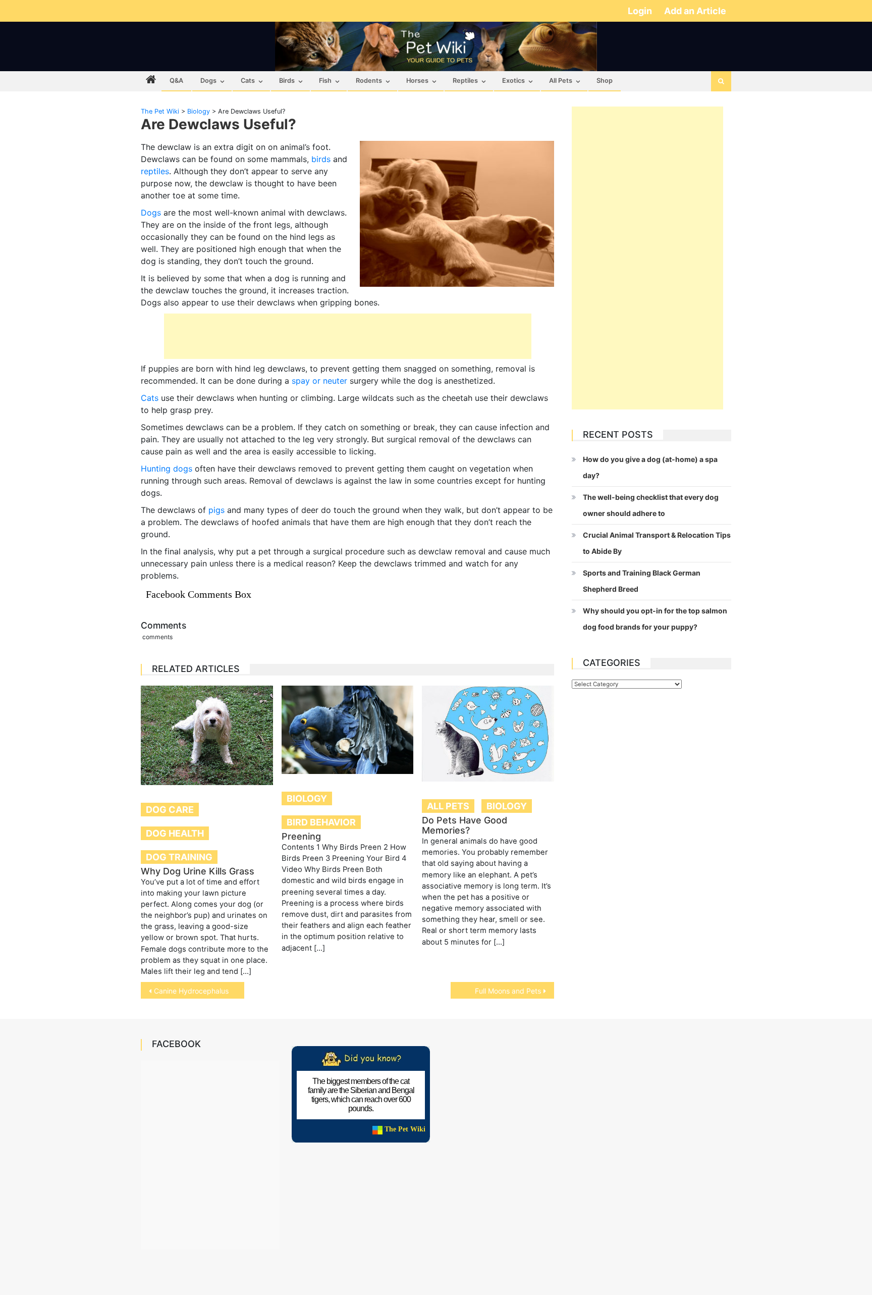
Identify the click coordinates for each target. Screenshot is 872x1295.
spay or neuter (319, 381)
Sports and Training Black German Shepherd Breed (641, 580)
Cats (248, 80)
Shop (604, 80)
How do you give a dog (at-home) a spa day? (650, 467)
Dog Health (175, 833)
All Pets (560, 80)
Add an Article (695, 11)
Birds (287, 80)
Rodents (369, 80)
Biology (307, 798)
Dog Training (179, 857)
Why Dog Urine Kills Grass (197, 871)
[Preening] (348, 730)
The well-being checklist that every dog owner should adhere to (651, 505)
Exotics (513, 80)
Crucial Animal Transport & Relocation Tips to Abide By (657, 543)
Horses (417, 80)
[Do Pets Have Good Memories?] (488, 734)
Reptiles (465, 80)
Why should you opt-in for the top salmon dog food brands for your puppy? (655, 618)
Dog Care (170, 809)
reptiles (155, 171)
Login (641, 11)
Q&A (176, 80)
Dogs (208, 80)
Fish (325, 80)
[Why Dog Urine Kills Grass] (207, 735)
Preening (301, 836)
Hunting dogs (166, 468)
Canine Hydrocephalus (191, 991)
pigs (216, 510)
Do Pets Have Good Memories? (464, 825)
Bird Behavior (321, 822)
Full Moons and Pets (508, 991)
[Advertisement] (347, 336)
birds (321, 159)
